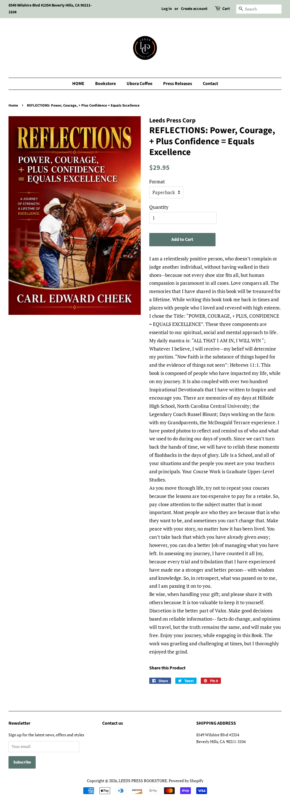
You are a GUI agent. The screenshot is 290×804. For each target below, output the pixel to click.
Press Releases (177, 83)
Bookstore (105, 83)
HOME (78, 83)
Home (13, 105)
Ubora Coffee (139, 83)
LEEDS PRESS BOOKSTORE (143, 780)
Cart (226, 9)
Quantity (159, 207)
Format (157, 181)
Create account (194, 9)
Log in (166, 9)
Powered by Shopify (186, 780)
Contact (210, 83)
